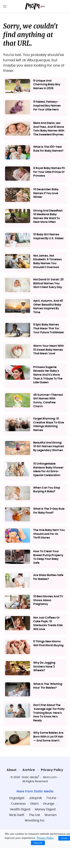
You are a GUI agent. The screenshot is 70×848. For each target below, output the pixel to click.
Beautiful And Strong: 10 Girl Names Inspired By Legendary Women (48, 446)
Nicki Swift (16, 815)
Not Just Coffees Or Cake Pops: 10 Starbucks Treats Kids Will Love (48, 623)
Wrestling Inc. (35, 820)
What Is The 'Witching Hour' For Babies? (47, 686)
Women (51, 815)
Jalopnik (35, 798)
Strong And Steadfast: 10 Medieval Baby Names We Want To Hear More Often (48, 216)
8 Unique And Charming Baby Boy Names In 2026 (46, 84)
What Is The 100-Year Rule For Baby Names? (48, 149)
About (11, 770)
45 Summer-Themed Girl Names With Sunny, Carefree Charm (48, 401)
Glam (34, 803)
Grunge (48, 803)
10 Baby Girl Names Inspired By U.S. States (48, 236)
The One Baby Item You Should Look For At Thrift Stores (49, 534)
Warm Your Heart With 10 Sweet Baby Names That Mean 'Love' (48, 350)
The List (34, 815)
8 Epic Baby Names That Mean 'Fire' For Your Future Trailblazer (48, 328)
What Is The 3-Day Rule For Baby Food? (49, 511)
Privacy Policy (52, 770)
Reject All (38, 843)
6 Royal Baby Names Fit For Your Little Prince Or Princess (49, 172)
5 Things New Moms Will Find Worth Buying (48, 643)
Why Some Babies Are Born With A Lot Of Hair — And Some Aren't (48, 737)
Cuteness (18, 803)
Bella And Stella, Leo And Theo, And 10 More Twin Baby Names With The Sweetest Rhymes (48, 129)
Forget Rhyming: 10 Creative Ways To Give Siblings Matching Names (48, 424)
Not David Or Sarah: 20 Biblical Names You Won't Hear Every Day (48, 283)
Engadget (16, 798)
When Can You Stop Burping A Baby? (46, 489)
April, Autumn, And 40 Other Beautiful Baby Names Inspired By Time (48, 307)
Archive (28, 770)
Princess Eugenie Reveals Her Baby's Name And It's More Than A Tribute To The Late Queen (47, 375)
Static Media (30, 777)
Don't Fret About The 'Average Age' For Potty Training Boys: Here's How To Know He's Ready (49, 713)
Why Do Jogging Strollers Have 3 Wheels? (44, 666)
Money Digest (45, 809)
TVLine (51, 798)
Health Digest (20, 809)
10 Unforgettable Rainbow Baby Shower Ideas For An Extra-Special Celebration (48, 469)
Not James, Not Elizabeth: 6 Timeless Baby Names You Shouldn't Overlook (47, 261)
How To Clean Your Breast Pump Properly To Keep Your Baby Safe (48, 557)
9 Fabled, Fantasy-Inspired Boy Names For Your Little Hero (47, 105)
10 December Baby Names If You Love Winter (46, 193)
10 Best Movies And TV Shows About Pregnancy (48, 600)
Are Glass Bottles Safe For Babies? (48, 577)
